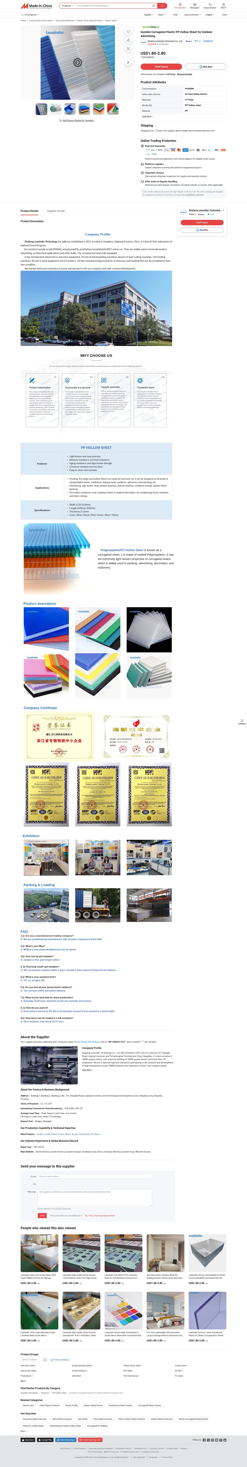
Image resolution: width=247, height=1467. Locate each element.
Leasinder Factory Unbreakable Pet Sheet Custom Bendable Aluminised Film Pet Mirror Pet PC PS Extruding (207, 1278)
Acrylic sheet (180, 1365)
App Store (28, 1439)
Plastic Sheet (111, 20)
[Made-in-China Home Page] (36, 6)
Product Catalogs (61, 1359)
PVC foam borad (131, 1375)
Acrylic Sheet (50, 1134)
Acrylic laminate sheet (81, 1365)
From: (33, 1176)
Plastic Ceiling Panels (93, 1405)
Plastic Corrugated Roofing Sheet (193, 1419)
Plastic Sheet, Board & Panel (89, 20)
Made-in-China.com (111, 1452)
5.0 (193, 214)
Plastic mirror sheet (132, 1365)
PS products (26, 1375)
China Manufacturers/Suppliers (101, 1448)
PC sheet (179, 1375)
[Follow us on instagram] (212, 1439)
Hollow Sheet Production (162, 1419)
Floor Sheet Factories (102, 1419)
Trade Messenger (66, 1439)
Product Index (172, 1448)
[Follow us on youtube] (216, 1439)
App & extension (191, 14)
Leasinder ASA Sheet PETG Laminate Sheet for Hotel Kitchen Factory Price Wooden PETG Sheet (121, 1278)
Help (175, 14)
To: (35, 1184)
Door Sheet (82, 1419)
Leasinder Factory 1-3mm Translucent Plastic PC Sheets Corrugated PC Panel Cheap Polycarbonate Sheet (206, 1335)
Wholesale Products (123, 1448)
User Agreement (139, 1457)
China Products (80, 1448)
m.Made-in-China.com (130, 1452)
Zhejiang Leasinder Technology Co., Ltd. (165, 41)
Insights (184, 1448)
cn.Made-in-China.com (150, 1452)
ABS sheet (76, 1375)
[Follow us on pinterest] (220, 1439)
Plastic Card (28, 1405)
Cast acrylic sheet (28, 1370)
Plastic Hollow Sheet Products (131, 1419)
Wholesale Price (140, 1448)
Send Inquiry (161, 66)
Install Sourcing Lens (92, 1439)
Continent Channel (157, 1448)
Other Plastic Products (50, 1405)
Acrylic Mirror (64, 1134)
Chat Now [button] (207, 66)
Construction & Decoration (40, 20)
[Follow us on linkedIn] (224, 1439)
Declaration (153, 1457)
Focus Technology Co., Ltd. (103, 1457)
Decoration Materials (65, 20)
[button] (153, 5)
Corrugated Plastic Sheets (149, 1405)
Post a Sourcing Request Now (100, 1215)
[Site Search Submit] (162, 6)
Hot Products (65, 1448)
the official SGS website (88, 1041)
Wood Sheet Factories (62, 1419)
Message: (32, 1191)
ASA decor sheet (28, 1365)
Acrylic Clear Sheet (81, 1134)
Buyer (160, 14)
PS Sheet (95, 1134)
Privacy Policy (167, 1457)
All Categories (30, 14)
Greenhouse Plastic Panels (120, 1405)
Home (23, 20)
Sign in (223, 7)
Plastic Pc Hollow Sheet (33, 1425)
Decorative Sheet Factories (34, 1419)
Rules (224, 14)
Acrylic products (79, 1370)
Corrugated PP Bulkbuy (97, 1425)
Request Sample (184, 74)
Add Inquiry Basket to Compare (78, 120)
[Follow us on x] (208, 1439)
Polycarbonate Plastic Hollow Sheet (65, 1425)
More (23, 1431)
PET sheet (128, 1370)
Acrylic (40, 1134)
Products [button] (66, 5)
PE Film (178, 1370)
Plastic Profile (72, 1405)
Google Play (45, 1439)
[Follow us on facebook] (204, 1439)
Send (42, 1215)
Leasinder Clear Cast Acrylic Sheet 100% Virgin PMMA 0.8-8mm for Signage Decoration (38, 1278)
